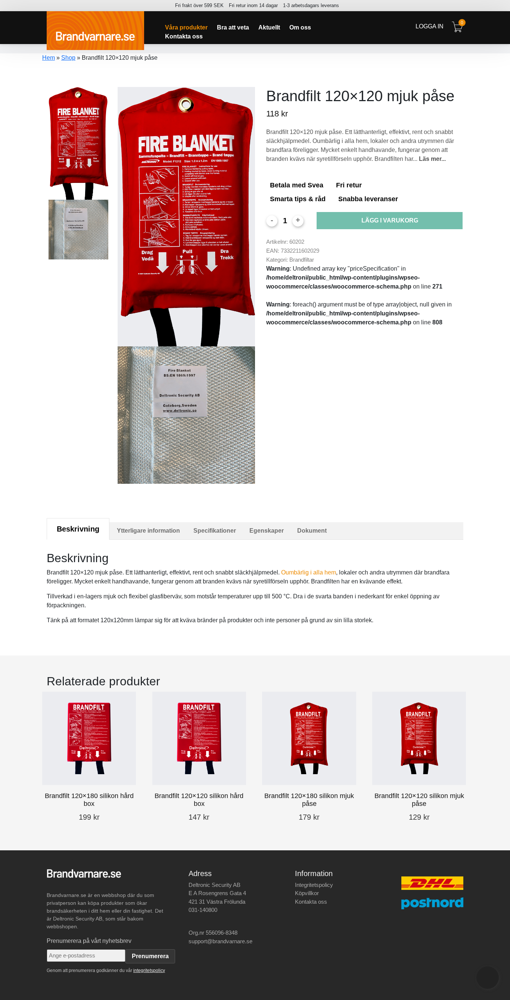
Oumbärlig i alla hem (308, 572)
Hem (48, 57)
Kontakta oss (184, 37)
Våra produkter (186, 28)
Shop (68, 57)
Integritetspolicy (314, 885)
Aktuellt (269, 28)
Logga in (430, 26)
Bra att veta (233, 28)
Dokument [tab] (312, 530)
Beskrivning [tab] (78, 529)
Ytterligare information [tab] (148, 530)
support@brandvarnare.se (220, 941)
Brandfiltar (301, 259)
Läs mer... (432, 159)
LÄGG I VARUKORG (389, 220)
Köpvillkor (307, 893)
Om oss (300, 28)
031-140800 (203, 910)
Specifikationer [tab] (214, 530)
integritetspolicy (149, 970)
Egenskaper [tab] (266, 530)
